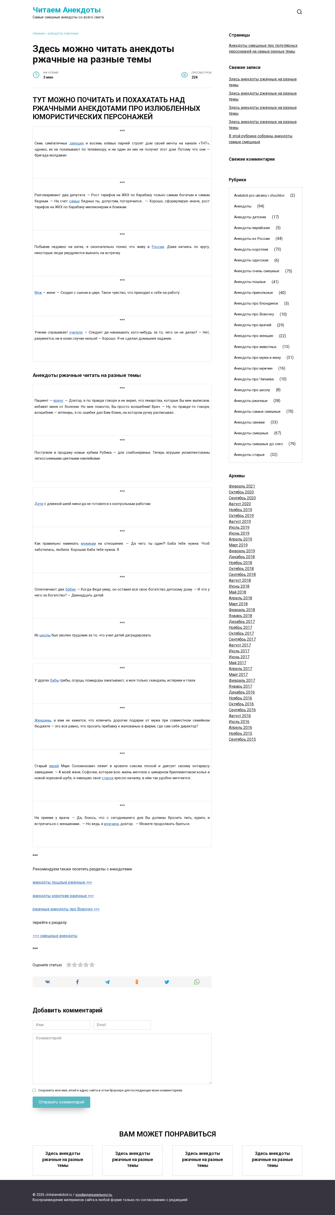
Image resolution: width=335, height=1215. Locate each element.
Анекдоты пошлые (250, 282)
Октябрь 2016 (241, 704)
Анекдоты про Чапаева (254, 379)
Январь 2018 (240, 615)
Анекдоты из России (252, 238)
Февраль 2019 (242, 551)
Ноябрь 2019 (240, 509)
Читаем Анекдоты (67, 9)
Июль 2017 (239, 651)
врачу (58, 401)
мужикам (88, 544)
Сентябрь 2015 (242, 739)
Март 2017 (238, 674)
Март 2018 (238, 604)
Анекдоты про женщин (253, 336)
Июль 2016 (239, 721)
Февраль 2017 (242, 680)
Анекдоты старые (249, 454)
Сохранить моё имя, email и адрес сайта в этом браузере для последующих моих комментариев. (110, 1090)
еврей (54, 766)
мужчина (111, 824)
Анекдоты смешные (251, 433)
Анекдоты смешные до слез (258, 444)
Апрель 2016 (240, 727)
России (158, 247)
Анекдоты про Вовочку (254, 314)
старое (108, 778)
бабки (70, 589)
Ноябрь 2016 (240, 698)
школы (45, 635)
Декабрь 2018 (242, 557)
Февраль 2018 (242, 610)
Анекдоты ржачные (63, 33)
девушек (76, 143)
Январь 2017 (240, 686)
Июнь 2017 (239, 657)
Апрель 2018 (240, 598)
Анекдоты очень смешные (256, 271)
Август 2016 (240, 715)
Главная (39, 33)
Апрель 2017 (240, 668)
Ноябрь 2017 (240, 627)
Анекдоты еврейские (252, 228)
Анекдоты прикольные (253, 292)
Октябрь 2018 (241, 568)
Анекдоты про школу (252, 390)
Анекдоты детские (250, 217)
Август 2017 (240, 645)
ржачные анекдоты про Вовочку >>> (66, 909)
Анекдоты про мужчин (253, 368)
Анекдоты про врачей (252, 325)
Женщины (43, 720)
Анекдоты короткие (251, 249)
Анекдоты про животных (255, 347)
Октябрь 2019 (241, 515)
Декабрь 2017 (242, 621)
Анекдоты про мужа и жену (257, 357)
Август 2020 (240, 504)
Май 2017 (237, 662)
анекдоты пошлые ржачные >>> (62, 882)
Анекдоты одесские (251, 260)
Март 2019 (238, 545)
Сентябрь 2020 (242, 498)
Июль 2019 (239, 527)
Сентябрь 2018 (242, 574)
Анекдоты (242, 206)
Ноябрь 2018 (240, 562)
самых (74, 201)
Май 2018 (237, 592)
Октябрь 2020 (241, 492)
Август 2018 (240, 580)
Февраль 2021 (242, 486)
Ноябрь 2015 (240, 733)
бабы (54, 680)
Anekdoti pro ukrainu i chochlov (259, 195)
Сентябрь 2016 (242, 710)
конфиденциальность (94, 1195)
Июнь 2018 (239, 586)
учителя (75, 332)
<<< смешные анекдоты (55, 935)
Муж (38, 293)
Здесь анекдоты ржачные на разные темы (62, 1159)
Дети (39, 504)
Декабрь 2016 (242, 692)
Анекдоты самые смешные (257, 411)
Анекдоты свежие (249, 422)
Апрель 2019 (240, 539)
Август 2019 (240, 521)
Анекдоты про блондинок (256, 303)
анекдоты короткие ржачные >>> (63, 895)
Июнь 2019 (239, 533)
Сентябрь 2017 (242, 639)
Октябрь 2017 (241, 633)
